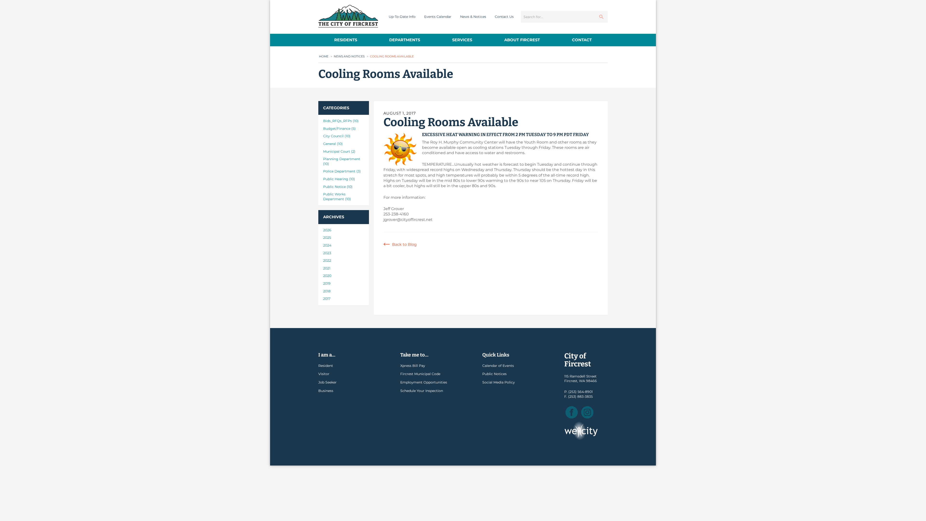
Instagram (587, 412)
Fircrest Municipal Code (420, 374)
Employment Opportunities (423, 382)
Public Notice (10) (338, 187)
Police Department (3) (342, 171)
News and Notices (349, 56)
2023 (327, 253)
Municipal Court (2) (339, 151)
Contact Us (504, 16)
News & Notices (473, 16)
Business (325, 391)
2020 (327, 276)
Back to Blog (404, 244)
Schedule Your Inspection (421, 391)
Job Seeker (327, 382)
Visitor (323, 374)
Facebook (571, 412)
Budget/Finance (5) (339, 128)
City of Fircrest (348, 16)
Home (323, 56)
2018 (327, 291)
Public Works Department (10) (337, 196)
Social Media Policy (498, 382)
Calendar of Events (498, 365)
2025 (327, 237)
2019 (327, 283)
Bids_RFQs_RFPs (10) (341, 121)
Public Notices (494, 374)
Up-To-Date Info (402, 16)
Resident (325, 365)
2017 (326, 298)
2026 (327, 230)
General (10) (333, 144)
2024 (327, 245)
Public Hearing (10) (339, 179)
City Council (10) (336, 136)
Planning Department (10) (341, 161)
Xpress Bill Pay (412, 365)
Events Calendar (437, 16)
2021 (326, 268)
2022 (327, 260)
